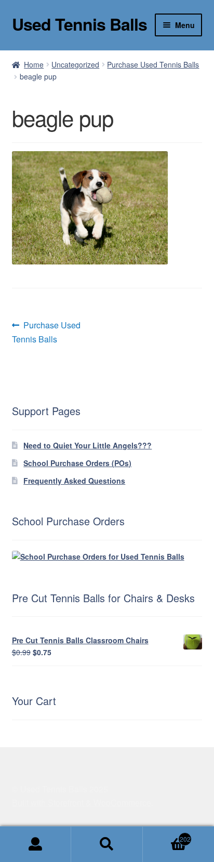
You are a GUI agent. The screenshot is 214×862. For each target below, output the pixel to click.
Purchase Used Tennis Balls (153, 64)
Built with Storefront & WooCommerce (81, 802)
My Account (35, 844)
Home (34, 64)
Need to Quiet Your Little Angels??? (87, 445)
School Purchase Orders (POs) (77, 463)
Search (106, 844)
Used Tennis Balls (79, 24)
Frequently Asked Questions (74, 480)
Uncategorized (75, 64)
